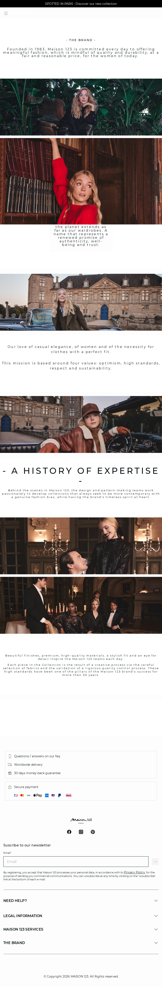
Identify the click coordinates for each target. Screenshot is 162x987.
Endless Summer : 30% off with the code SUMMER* (81, 4)
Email (7, 852)
